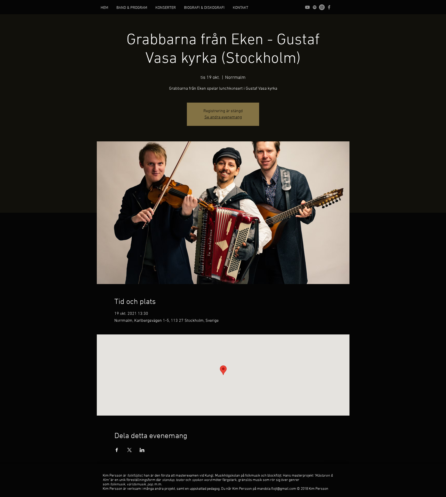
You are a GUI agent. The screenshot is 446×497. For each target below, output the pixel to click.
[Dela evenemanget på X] (129, 450)
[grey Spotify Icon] (314, 7)
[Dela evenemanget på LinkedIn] (142, 450)
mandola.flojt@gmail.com (276, 489)
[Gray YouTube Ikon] (307, 7)
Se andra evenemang (223, 117)
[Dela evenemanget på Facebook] (116, 450)
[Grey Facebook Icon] (329, 7)
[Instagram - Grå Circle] (322, 7)
